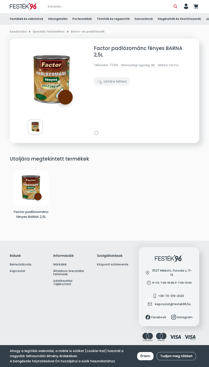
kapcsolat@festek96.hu (173, 304)
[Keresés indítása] (175, 6)
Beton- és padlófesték (88, 31)
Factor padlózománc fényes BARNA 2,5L (31, 214)
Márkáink (60, 264)
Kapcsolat (17, 271)
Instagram (184, 317)
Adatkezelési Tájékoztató (62, 282)
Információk (63, 256)
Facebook (158, 317)
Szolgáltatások (109, 256)
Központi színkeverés (112, 264)
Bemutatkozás (20, 264)
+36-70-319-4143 (171, 296)
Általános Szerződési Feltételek (68, 272)
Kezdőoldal (18, 31)
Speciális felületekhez (49, 31)
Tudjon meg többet (176, 356)
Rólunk (15, 256)
